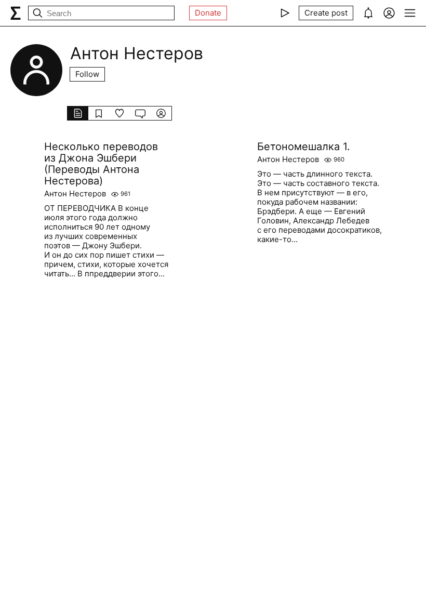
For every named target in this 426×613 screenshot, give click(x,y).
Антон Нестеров (75, 193)
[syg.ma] (15, 13)
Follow (87, 74)
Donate (208, 13)
